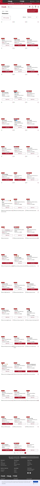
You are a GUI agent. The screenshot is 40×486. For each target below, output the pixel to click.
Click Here (26, 3)
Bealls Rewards (3, 464)
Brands (28, 465)
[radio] (15, 92)
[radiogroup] (17, 92)
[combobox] (18, 7)
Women (3, 11)
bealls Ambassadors (4, 465)
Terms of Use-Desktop (29, 478)
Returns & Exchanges (17, 464)
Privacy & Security (3, 478)
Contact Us (15, 472)
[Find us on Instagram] (30, 473)
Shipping (15, 465)
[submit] (37, 457)
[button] (35, 483)
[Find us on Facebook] (28, 473)
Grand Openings (29, 464)
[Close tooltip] (37, 9)
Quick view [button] (9, 45)
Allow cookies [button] (35, 481)
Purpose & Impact (16, 478)
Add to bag (21, 45)
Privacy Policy (4, 483)
